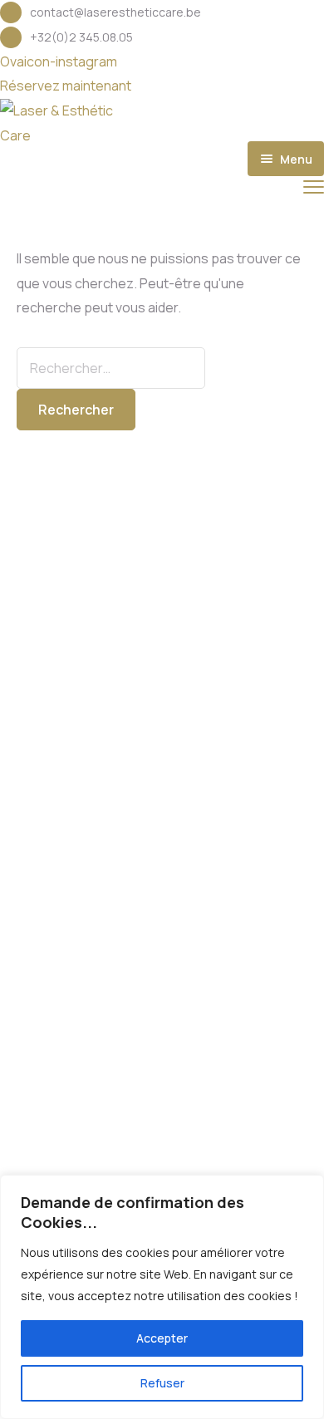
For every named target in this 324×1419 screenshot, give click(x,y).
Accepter (162, 1338)
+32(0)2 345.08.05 (81, 37)
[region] (162, 1297)
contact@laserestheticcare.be (115, 12)
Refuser (162, 1383)
